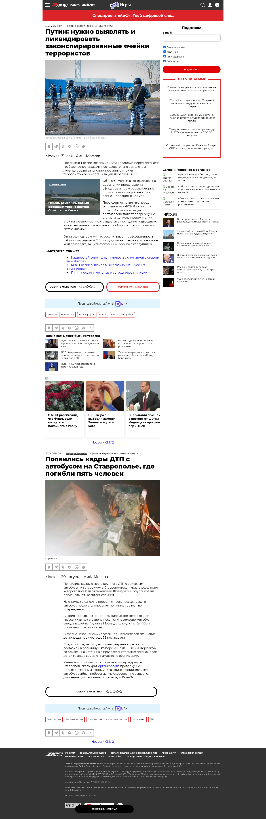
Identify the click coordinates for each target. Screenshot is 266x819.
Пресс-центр (169, 753)
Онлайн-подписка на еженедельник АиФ (134, 753)
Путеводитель (96, 757)
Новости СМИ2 (103, 442)
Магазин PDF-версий (191, 753)
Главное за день (176, 47)
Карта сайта (115, 757)
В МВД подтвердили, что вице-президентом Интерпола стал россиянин (135, 343)
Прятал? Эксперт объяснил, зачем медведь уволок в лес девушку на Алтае (197, 177)
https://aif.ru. (75, 790)
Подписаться (191, 69)
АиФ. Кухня (173, 61)
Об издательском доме (92, 753)
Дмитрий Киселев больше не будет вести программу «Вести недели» (197, 256)
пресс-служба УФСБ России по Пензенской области (75, 137)
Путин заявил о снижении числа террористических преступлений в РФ (80, 343)
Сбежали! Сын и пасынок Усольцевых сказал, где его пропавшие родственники (199, 201)
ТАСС (133, 174)
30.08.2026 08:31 (54, 453)
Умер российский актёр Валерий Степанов (196, 280)
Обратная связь (74, 757)
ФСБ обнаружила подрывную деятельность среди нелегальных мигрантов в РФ (80, 355)
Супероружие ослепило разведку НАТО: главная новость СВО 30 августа (191, 132)
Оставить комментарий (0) (133, 287)
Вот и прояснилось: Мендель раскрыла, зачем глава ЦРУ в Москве (198, 220)
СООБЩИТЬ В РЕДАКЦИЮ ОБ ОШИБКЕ (145, 757)
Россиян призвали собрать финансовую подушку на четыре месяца (195, 269)
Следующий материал (104, 809)
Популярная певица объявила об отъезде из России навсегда (194, 244)
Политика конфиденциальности (80, 795)
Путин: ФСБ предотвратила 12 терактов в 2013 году (78, 365)
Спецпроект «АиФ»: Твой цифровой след (133, 15)
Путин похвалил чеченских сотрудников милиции (109, 272)
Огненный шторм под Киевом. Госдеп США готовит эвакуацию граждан (191, 147)
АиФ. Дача (172, 52)
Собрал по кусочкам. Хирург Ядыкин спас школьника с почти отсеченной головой (199, 189)
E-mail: (167, 32)
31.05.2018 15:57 (53, 25)
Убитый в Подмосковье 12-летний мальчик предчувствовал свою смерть (191, 103)
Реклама (70, 753)
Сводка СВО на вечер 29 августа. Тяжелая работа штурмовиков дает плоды (191, 118)
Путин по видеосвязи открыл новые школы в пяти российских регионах (191, 89)
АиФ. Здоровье (175, 56)
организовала (108, 666)
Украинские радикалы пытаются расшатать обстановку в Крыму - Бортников (136, 355)
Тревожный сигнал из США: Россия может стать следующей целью (197, 232)
